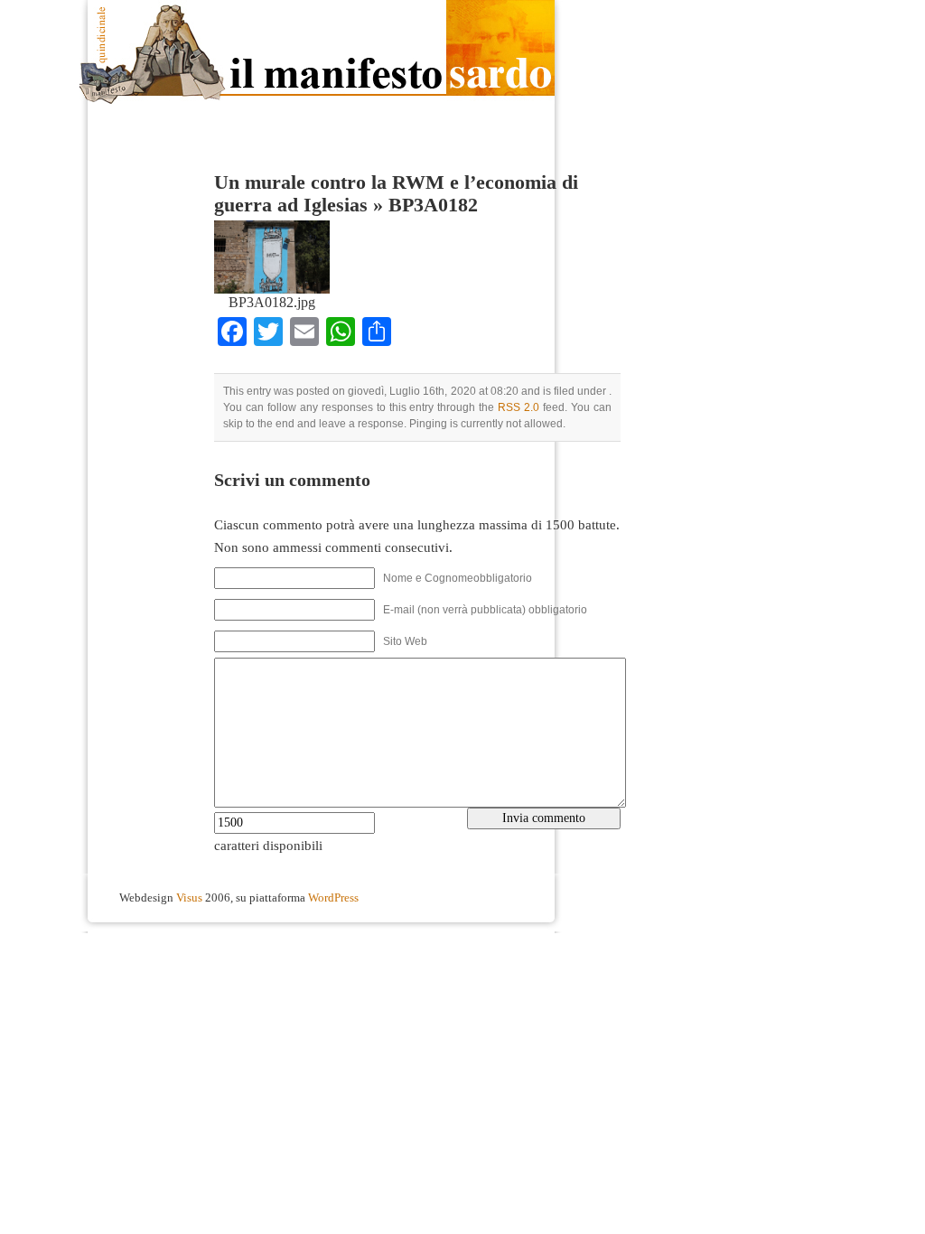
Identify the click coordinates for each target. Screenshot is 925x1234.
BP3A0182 (433, 205)
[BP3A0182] (272, 289)
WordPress (333, 898)
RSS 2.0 (518, 407)
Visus (189, 898)
